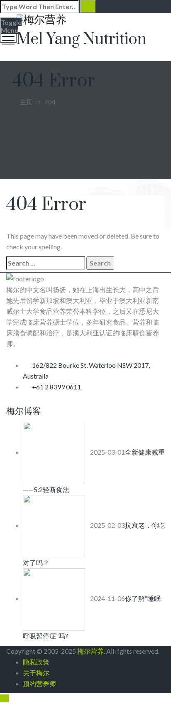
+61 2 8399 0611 (56, 387)
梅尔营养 (90, 651)
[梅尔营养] (84, 19)
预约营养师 (39, 683)
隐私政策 (36, 662)
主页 (24, 102)
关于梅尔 (36, 673)
